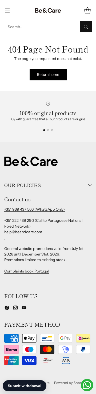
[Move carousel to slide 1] (44, 130)
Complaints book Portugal (26, 271)
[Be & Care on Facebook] (7, 309)
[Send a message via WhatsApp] (87, 385)
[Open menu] (7, 10)
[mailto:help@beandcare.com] (4, 237)
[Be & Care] (48, 10)
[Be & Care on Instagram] (15, 309)
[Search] (86, 26)
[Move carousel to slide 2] (48, 130)
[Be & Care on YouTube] (24, 309)
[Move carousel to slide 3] (52, 130)
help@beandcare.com (23, 232)
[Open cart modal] (87, 10)
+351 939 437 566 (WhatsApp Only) (34, 209)
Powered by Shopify (70, 383)
